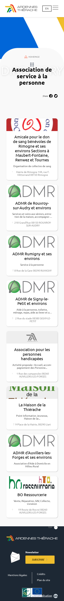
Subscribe (38, 559)
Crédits (41, 574)
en (47, 8)
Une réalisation (42, 595)
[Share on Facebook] (51, 96)
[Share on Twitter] (56, 96)
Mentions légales (17, 575)
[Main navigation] (55, 7)
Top (50, 527)
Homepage (34, 57)
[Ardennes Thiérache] (21, 8)
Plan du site (43, 580)
